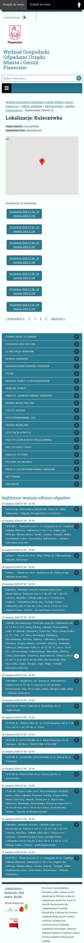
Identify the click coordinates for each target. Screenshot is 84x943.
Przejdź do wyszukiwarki (18, 14)
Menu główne (7, 88)
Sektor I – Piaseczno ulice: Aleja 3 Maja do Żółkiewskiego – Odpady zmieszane (39, 557)
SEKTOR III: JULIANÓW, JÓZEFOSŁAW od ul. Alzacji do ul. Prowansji (38, 759)
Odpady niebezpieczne (20, 403)
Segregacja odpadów (20, 351)
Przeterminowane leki (21, 417)
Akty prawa (13, 476)
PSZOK (9, 373)
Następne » (58, 319)
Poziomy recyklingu (19, 462)
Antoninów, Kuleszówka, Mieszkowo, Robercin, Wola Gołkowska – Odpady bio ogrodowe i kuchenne (36, 511)
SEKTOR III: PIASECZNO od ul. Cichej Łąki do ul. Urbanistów (33, 776)
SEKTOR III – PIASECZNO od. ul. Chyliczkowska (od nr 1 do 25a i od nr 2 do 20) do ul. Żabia (40, 725)
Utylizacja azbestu (18, 432)
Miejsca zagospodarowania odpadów (30, 469)
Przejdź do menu (13, 4)
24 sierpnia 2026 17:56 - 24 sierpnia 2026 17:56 (24, 213)
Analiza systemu (17, 454)
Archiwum (12, 484)
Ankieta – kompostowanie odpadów (29, 395)
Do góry (79, 5)
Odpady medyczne (17, 425)
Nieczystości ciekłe (19, 447)
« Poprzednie (14, 319)
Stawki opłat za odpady (21, 336)
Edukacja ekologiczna (20, 344)
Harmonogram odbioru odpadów (27, 366)
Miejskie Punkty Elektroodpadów (27, 381)
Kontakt (18, 896)
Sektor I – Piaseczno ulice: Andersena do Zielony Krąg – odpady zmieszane (38, 574)
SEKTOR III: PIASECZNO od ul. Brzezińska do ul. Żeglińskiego (33, 708)
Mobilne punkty (16, 388)
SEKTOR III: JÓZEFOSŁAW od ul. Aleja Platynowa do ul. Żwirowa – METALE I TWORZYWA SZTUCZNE (37, 742)
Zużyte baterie (15, 410)
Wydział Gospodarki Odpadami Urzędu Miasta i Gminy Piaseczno (26, 60)
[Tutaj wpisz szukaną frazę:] (38, 78)
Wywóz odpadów (17, 359)
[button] (42, 162)
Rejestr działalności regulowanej (29, 440)
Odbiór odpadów (31, 106)
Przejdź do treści (40, 4)
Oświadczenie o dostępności (13, 890)
